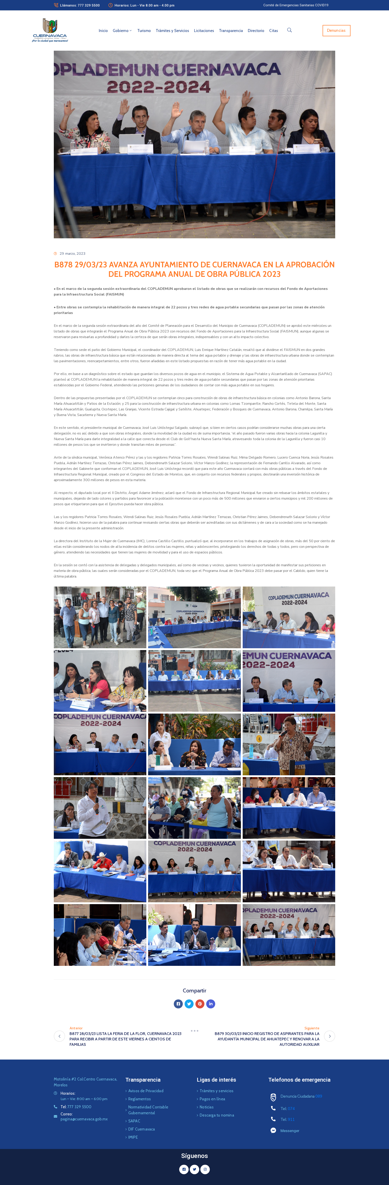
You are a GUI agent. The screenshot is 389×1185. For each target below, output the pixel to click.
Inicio (103, 30)
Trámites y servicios (216, 1091)
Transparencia (231, 30)
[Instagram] (205, 1169)
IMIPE (133, 1137)
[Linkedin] (210, 1003)
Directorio (256, 30)
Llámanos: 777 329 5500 (80, 5)
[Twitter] (189, 1003)
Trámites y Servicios (172, 30)
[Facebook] (178, 1003)
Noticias (207, 1107)
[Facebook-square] (184, 1169)
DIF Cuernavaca (141, 1129)
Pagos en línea (212, 1099)
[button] (295, 5)
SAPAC (134, 1121)
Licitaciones (204, 30)
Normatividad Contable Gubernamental (148, 1110)
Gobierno (121, 30)
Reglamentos (139, 1099)
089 (318, 1096)
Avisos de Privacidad (145, 1091)
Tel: (76, 1107)
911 (291, 1119)
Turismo (144, 30)
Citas (273, 30)
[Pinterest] (199, 1003)
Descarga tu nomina (217, 1115)
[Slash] (194, 1031)
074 (291, 1108)
